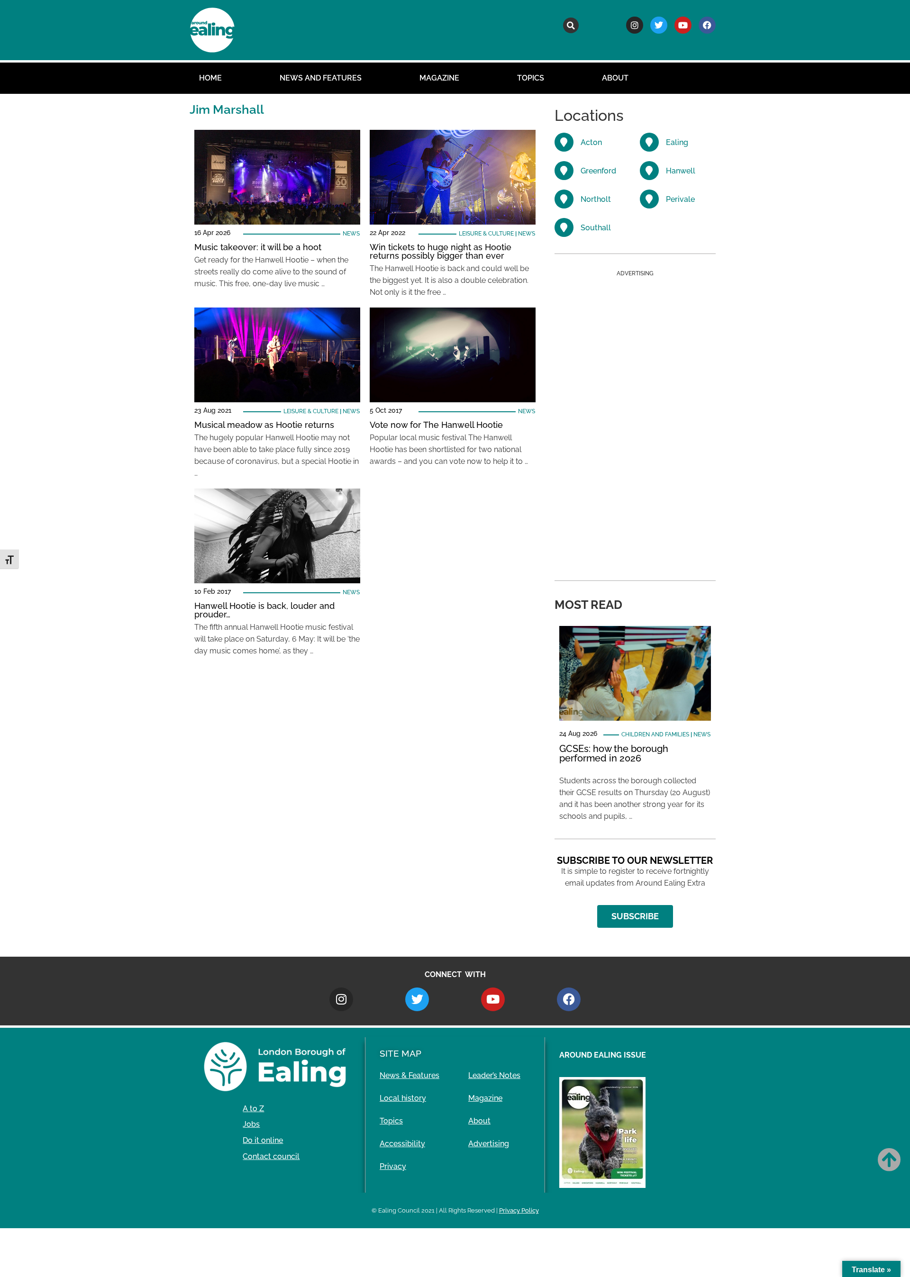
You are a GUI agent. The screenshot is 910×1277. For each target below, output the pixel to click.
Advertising (488, 1143)
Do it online (263, 1140)
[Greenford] (564, 170)
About (615, 77)
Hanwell (680, 170)
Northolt (596, 199)
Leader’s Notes (494, 1075)
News (351, 233)
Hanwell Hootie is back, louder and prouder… (264, 610)
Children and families (655, 734)
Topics (530, 77)
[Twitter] (658, 25)
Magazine (439, 77)
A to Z (253, 1108)
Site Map (400, 1053)
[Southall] (564, 227)
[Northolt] (564, 199)
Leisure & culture (486, 233)
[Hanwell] (649, 170)
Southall (596, 227)
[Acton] (564, 142)
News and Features (321, 77)
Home (210, 77)
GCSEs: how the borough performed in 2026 (613, 753)
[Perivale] (649, 199)
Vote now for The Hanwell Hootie (436, 425)
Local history (403, 1098)
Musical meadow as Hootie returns (264, 425)
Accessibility (402, 1143)
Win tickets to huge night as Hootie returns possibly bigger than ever (440, 251)
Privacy (393, 1166)
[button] (571, 25)
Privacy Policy (519, 1210)
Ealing (677, 142)
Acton (591, 142)
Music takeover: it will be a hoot (257, 247)
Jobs (251, 1124)
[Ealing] (649, 142)
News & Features (409, 1075)
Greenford (598, 170)
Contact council (271, 1156)
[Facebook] (707, 25)
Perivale (680, 199)
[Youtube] (683, 25)
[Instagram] (634, 25)
